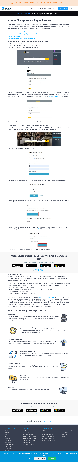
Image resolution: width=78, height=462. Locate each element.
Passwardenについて (67, 430)
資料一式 (7, 450)
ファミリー (7, 430)
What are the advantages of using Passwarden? (22, 38)
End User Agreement (9, 444)
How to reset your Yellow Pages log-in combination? (23, 34)
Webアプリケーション (28, 442)
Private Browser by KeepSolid (49, 440)
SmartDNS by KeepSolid (47, 434)
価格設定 (33, 8)
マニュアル (64, 434)
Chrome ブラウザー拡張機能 (29, 436)
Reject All (29, 458)
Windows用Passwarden (28, 432)
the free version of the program (46, 297)
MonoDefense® (45, 432)
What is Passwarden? (15, 36)
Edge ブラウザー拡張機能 (29, 440)
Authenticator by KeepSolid (48, 438)
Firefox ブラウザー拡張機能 (29, 438)
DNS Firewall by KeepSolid (48, 436)
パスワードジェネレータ (11, 440)
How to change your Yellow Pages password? (21, 32)
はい (45, 421)
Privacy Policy (8, 446)
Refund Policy (8, 448)
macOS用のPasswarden (28, 444)
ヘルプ (55, 8)
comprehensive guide (54, 96)
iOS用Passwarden (27, 430)
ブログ (63, 436)
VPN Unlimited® (46, 430)
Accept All (51, 458)
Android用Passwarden (28, 434)
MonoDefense (41, 270)
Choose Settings (40, 458)
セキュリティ (8, 438)
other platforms (39, 269)
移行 (6, 436)
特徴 (49, 8)
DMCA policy (8, 442)
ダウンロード (42, 8)
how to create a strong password (30, 229)
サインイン (63, 8)
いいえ (49, 421)
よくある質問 (65, 432)
